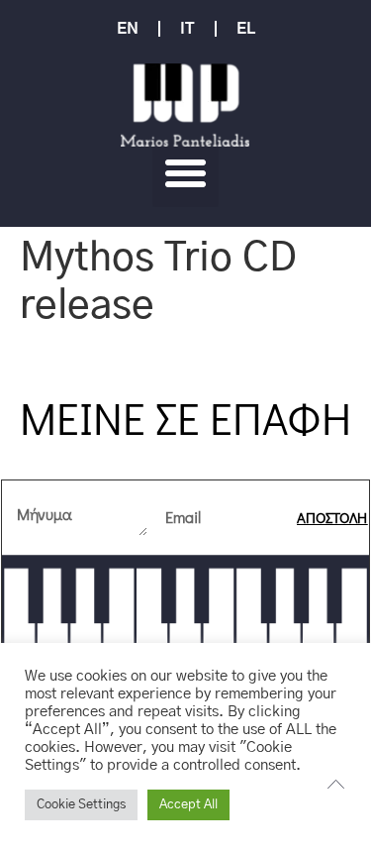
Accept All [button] (188, 804)
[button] (186, 173)
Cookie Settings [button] (81, 804)
